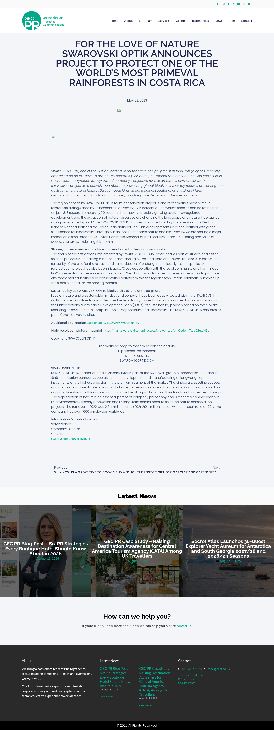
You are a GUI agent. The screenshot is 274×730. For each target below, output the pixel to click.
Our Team (145, 20)
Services (164, 20)
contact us (184, 626)
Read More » (106, 696)
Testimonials (200, 20)
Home (114, 20)
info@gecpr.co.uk (218, 669)
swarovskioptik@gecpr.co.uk (70, 438)
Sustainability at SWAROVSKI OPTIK (113, 322)
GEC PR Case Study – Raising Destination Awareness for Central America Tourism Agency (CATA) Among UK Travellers (155, 681)
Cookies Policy (186, 682)
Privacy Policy (186, 679)
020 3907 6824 (191, 669)
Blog (232, 20)
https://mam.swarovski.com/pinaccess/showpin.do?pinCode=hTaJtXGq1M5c (156, 330)
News (219, 20)
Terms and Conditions (190, 675)
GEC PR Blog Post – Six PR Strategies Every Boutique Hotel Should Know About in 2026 (115, 677)
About (128, 20)
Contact (246, 20)
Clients (181, 20)
